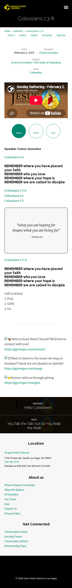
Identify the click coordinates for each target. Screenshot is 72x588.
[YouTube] (36, 567)
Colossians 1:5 (14, 201)
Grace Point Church (16, 452)
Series (23, 35)
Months (61, 35)
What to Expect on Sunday (19, 485)
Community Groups (15, 531)
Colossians (36, 72)
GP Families (11, 494)
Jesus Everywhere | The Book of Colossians (36, 62)
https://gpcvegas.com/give (22, 383)
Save (53, 133)
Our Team (10, 499)
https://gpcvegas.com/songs (23, 368)
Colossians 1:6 (14, 157)
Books (34, 35)
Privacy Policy (12, 513)
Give (7, 504)
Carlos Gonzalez (48, 52)
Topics (11, 35)
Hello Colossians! (38, 407)
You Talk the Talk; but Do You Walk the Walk (34, 426)
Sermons (18, 31)
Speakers (47, 35)
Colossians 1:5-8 (15, 260)
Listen (36, 133)
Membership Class (15, 545)
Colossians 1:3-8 (34, 31)
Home (7, 31)
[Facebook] (29, 567)
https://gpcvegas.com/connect (24, 349)
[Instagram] (43, 567)
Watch (19, 133)
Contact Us (10, 508)
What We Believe (14, 489)
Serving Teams (13, 536)
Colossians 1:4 (13, 196)
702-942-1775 (11, 462)
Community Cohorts (16, 541)
